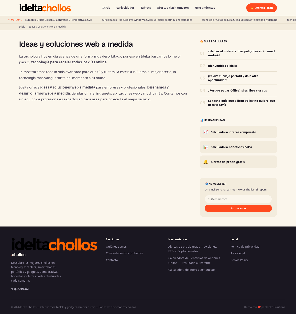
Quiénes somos (116, 246)
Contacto (112, 260)
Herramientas (205, 7)
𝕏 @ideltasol (20, 289)
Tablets (146, 7)
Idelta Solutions (275, 307)
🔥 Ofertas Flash (261, 8)
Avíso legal (238, 253)
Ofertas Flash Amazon (173, 7)
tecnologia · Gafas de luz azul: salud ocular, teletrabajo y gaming (231, 20)
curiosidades (125, 7)
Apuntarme (238, 208)
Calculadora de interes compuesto (191, 270)
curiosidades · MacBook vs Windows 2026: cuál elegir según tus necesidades (138, 20)
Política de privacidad (245, 246)
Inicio (106, 7)
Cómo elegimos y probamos (124, 253)
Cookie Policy (239, 260)
